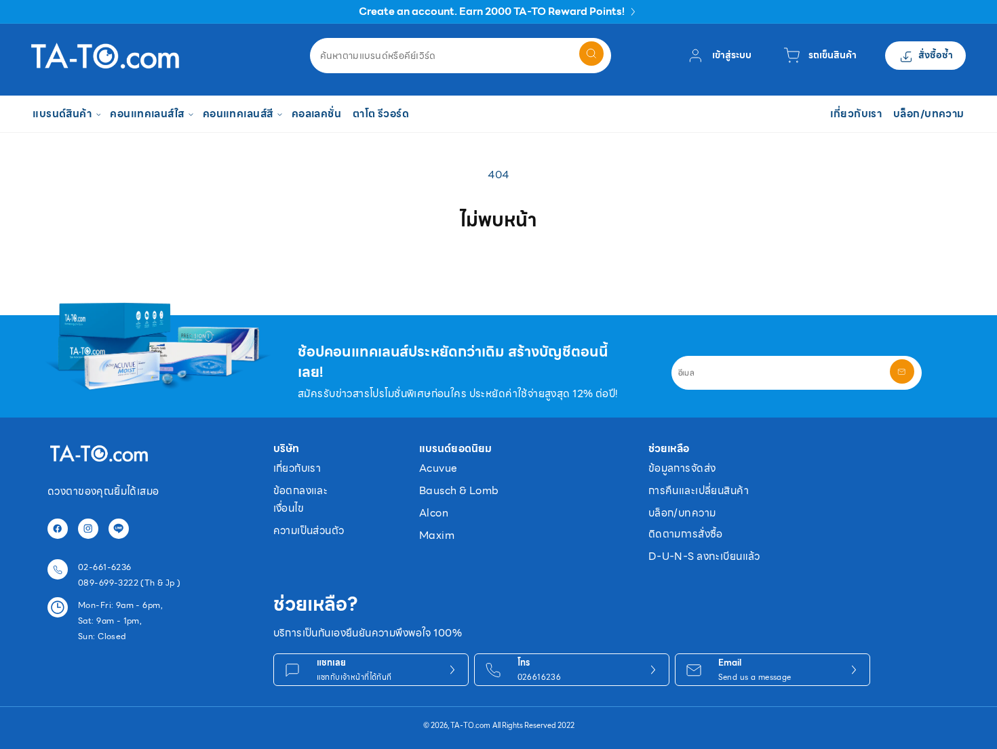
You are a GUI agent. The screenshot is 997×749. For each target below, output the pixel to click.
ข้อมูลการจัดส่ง (682, 468)
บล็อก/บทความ (682, 512)
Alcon (433, 512)
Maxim (436, 535)
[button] (65, 114)
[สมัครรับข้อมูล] (902, 371)
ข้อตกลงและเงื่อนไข (300, 499)
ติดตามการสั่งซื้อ (685, 533)
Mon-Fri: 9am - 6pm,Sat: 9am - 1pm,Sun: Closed (120, 621)
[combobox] (461, 55)
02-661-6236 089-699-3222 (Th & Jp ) (129, 575)
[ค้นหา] (591, 53)
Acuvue (438, 468)
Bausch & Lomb (458, 490)
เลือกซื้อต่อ (498, 265)
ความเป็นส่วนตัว (309, 530)
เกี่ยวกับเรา (297, 468)
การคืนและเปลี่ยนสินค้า (698, 490)
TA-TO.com (470, 725)
